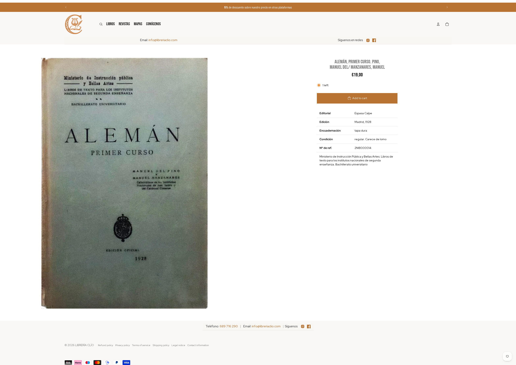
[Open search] (101, 24)
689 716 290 (229, 326)
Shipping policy (161, 345)
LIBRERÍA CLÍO (84, 345)
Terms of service (141, 345)
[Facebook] (374, 40)
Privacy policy (122, 345)
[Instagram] (368, 40)
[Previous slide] (65, 7)
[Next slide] (447, 7)
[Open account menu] (438, 24)
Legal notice (178, 345)
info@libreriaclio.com (163, 40)
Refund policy (105, 345)
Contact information (198, 345)
